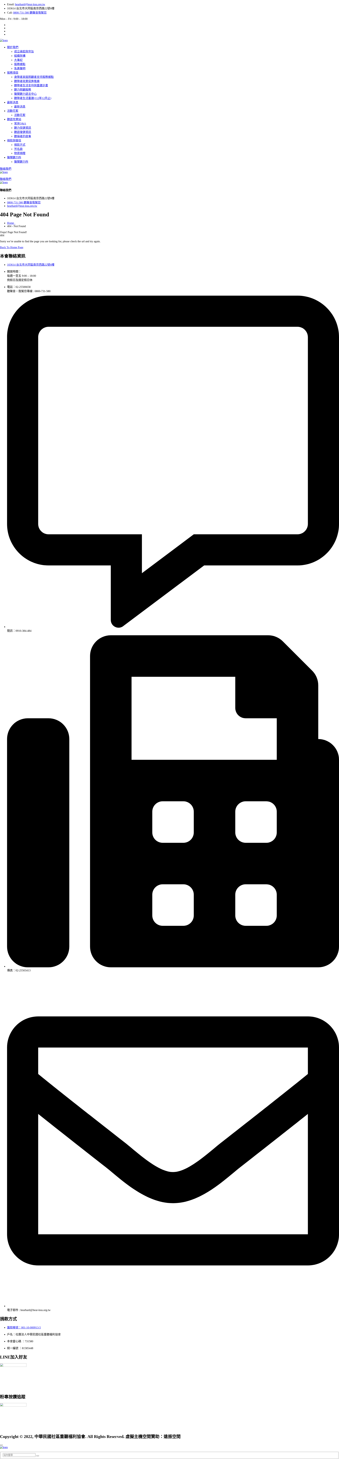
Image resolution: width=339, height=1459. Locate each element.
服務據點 (19, 64)
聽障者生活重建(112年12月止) (32, 98)
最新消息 (12, 102)
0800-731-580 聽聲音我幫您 (30, 12)
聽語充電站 (14, 119)
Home (11, 222)
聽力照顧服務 (22, 89)
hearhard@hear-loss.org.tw (30, 4)
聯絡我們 (5, 168)
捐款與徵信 (14, 140)
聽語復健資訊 (22, 132)
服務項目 (12, 72)
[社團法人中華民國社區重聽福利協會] (4, 40)
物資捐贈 (19, 153)
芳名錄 (18, 148)
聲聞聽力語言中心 (25, 93)
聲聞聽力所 (14, 157)
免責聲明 (19, 68)
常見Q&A (20, 123)
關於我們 (12, 47)
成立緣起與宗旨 (24, 51)
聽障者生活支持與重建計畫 (31, 85)
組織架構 (19, 55)
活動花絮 (12, 110)
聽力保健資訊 (22, 127)
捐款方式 (19, 144)
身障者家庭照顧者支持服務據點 (34, 76)
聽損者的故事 (22, 136)
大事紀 (18, 59)
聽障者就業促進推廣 (27, 81)
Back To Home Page (11, 247)
